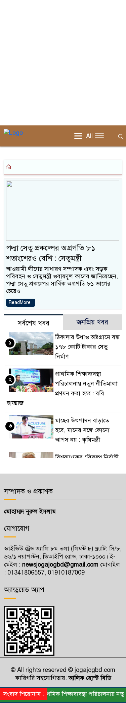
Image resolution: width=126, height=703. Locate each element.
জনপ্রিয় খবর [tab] (92, 322)
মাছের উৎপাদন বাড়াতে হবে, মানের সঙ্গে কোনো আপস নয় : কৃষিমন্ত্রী (82, 430)
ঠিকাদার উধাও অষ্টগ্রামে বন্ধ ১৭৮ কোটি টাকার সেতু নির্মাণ (87, 346)
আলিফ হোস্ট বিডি (89, 678)
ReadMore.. (21, 302)
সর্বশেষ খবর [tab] (33, 323)
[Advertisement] (63, 62)
